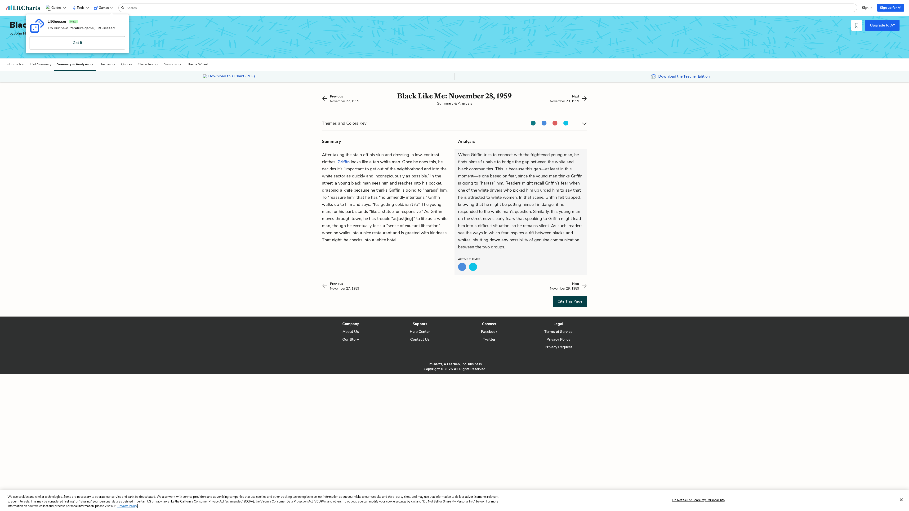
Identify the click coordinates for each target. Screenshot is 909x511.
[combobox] (491, 8)
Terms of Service (558, 331)
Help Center (420, 331)
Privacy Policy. (127, 506)
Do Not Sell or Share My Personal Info (698, 500)
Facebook (489, 331)
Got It (77, 42)
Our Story (350, 339)
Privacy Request (558, 347)
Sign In (867, 7)
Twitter (489, 339)
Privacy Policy (558, 339)
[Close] (901, 500)
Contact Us (420, 339)
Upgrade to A (882, 25)
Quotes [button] (126, 64)
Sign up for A (890, 7)
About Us (351, 331)
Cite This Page (569, 301)
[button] (15, 64)
